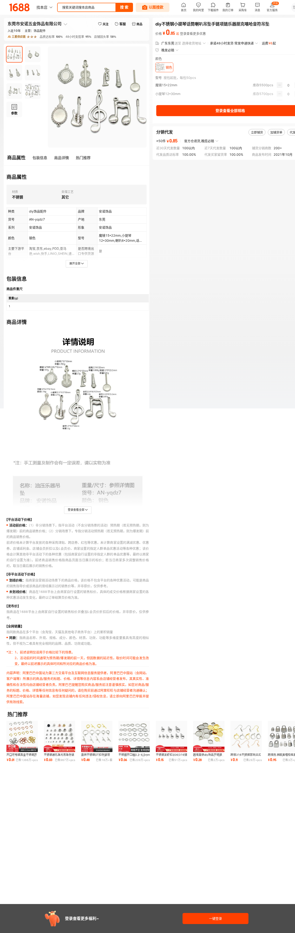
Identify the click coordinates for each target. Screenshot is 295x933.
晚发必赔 (167, 50)
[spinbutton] (288, 85)
